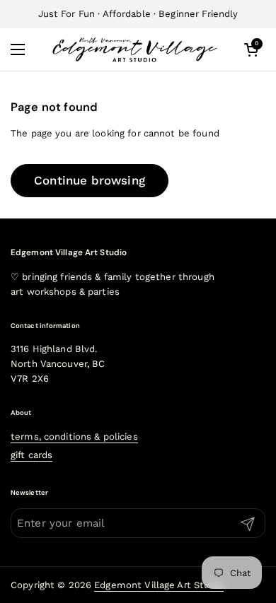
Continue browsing (89, 180)
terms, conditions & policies (74, 436)
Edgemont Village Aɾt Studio (159, 585)
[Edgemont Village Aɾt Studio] (134, 49)
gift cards (31, 455)
